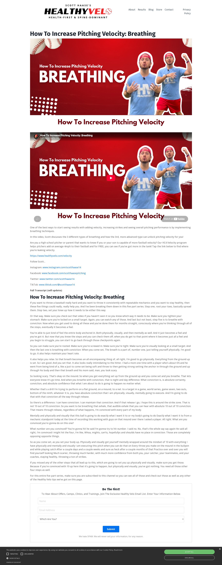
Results (142, 9)
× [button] (220, 549)
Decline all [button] (189, 558)
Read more (118, 550)
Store (159, 9)
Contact (169, 9)
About (131, 9)
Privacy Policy (187, 11)
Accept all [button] (189, 552)
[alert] (111, 556)
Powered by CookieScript (13, 562)
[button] (64, 558)
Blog (151, 9)
